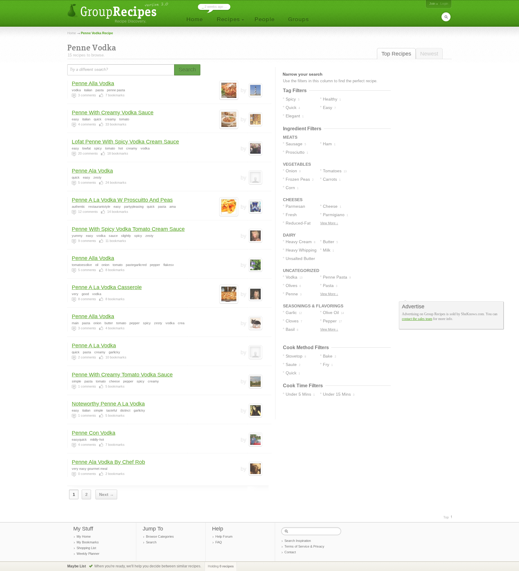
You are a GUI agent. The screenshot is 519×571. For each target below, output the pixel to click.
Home (71, 33)
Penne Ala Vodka (92, 171)
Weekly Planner (88, 553)
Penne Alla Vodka (93, 83)
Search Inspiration (297, 540)
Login (444, 3)
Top (446, 517)
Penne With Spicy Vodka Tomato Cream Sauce (128, 229)
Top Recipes (396, 54)
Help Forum (223, 536)
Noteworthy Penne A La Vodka (108, 404)
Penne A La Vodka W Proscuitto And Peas (122, 200)
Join (432, 3)
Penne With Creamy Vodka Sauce (112, 113)
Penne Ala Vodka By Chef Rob (108, 462)
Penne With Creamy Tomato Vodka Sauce (122, 375)
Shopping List (86, 548)
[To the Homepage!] (118, 12)
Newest (429, 54)
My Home (84, 536)
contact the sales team (417, 319)
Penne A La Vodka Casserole (107, 287)
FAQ (218, 542)
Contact (290, 552)
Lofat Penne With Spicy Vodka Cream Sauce (125, 142)
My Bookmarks (88, 542)
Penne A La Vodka (94, 346)
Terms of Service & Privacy (304, 546)
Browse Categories (160, 536)
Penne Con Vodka (93, 433)
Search (151, 542)
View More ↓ (329, 223)
